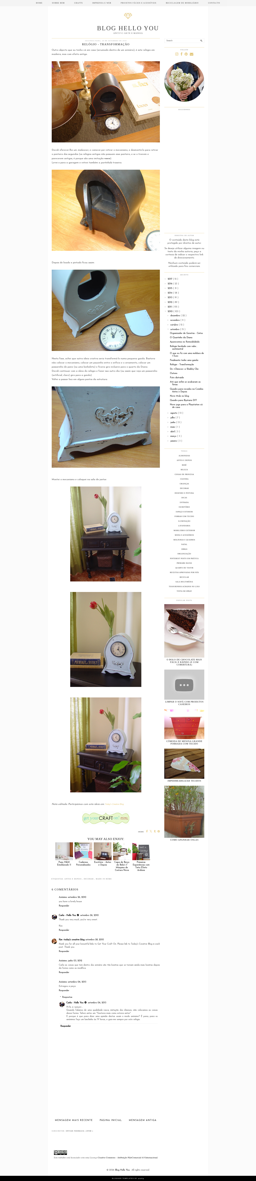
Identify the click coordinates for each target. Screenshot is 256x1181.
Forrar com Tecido (184, 516)
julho (173, 418)
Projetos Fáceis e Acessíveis (138, 3)
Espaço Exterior (184, 512)
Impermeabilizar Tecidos (184, 781)
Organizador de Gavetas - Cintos (186, 333)
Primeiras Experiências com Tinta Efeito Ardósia (141, 866)
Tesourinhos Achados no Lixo (184, 586)
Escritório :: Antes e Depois (102, 863)
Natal (184, 544)
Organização (184, 554)
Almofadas (184, 456)
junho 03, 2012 (75, 961)
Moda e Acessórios (184, 535)
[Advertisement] (106, 1095)
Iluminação (184, 521)
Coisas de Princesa (184, 474)
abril (172, 432)
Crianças (184, 484)
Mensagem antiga (143, 1120)
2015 (170, 288)
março (173, 436)
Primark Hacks (184, 563)
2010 (170, 311)
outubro (174, 325)
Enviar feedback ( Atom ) (79, 1131)
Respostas (67, 997)
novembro (175, 320)
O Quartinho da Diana (181, 338)
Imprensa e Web (101, 3)
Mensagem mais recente (74, 1120)
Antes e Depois (73, 879)
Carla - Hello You (67, 915)
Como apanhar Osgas (184, 840)
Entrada (184, 502)
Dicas (184, 498)
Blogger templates (123, 1178)
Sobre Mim (58, 3)
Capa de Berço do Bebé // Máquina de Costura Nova (121, 866)
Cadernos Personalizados (83, 863)
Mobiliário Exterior (184, 530)
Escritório (184, 507)
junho (173, 422)
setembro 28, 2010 (94, 940)
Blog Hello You (128, 28)
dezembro (175, 316)
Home (39, 3)
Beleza (184, 470)
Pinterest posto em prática (184, 558)
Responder (64, 906)
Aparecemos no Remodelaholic (185, 342)
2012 (170, 302)
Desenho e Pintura (184, 493)
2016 (170, 284)
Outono (173, 373)
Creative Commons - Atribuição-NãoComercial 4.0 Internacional (127, 1157)
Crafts (78, 3)
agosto (174, 413)
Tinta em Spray (184, 591)
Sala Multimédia (184, 582)
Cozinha (184, 479)
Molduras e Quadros (184, 540)
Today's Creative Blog (114, 804)
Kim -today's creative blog (72, 940)
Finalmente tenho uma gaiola (184, 360)
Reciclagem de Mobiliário (182, 3)
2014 (170, 293)
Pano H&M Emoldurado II (64, 863)
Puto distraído (177, 378)
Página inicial (111, 1120)
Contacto (214, 3)
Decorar (89, 879)
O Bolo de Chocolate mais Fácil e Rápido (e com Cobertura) (184, 662)
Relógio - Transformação (182, 365)
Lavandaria (184, 526)
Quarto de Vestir (184, 568)
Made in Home (104, 879)
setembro (175, 329)
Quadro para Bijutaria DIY (183, 400)
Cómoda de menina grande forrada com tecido (184, 742)
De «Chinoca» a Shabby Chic (184, 369)
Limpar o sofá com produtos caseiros (184, 703)
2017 (170, 279)
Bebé (184, 465)
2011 (170, 307)
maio (173, 427)
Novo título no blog (179, 396)
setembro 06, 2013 (77, 982)
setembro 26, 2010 (77, 897)
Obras (184, 549)
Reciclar (184, 577)
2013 (170, 298)
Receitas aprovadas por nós (184, 572)
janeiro (174, 441)
